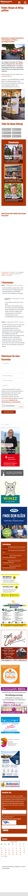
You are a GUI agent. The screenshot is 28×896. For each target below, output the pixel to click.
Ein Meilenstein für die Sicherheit (16, 547)
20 (5, 852)
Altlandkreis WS (4, 273)
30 (16, 854)
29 (13, 854)
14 (9, 850)
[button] (6, 129)
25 (24, 852)
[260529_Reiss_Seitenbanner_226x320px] (10, 751)
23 (16, 852)
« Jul (2, 856)
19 (1, 852)
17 (20, 850)
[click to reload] (9, 822)
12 (1, 850)
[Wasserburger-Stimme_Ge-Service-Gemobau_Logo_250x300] (10, 575)
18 (24, 850)
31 (20, 854)
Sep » (5, 856)
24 (20, 852)
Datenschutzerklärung (16, 815)
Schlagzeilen (11, 273)
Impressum (18, 866)
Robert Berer (6, 272)
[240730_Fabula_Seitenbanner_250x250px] (10, 665)
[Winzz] (10, 480)
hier (3, 807)
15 (13, 850)
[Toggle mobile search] (25, 2)
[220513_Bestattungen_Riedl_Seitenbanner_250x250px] (14, 688)
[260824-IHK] (13, 184)
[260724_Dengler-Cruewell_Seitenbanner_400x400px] (14, 601)
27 (5, 854)
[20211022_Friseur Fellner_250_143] (10, 737)
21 (9, 852)
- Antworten (20, 285)
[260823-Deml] (13, 145)
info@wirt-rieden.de (6, 76)
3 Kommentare (9, 275)
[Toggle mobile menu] (19, 2)
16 (16, 850)
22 (13, 852)
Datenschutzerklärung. (7, 398)
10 (20, 848)
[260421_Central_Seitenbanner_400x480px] (14, 630)
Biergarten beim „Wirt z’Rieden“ (15, 64)
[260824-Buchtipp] (13, 164)
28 (9, 854)
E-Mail (4, 809)
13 (5, 850)
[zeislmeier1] (10, 782)
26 (1, 854)
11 (24, 848)
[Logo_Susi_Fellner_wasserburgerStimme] (10, 717)
